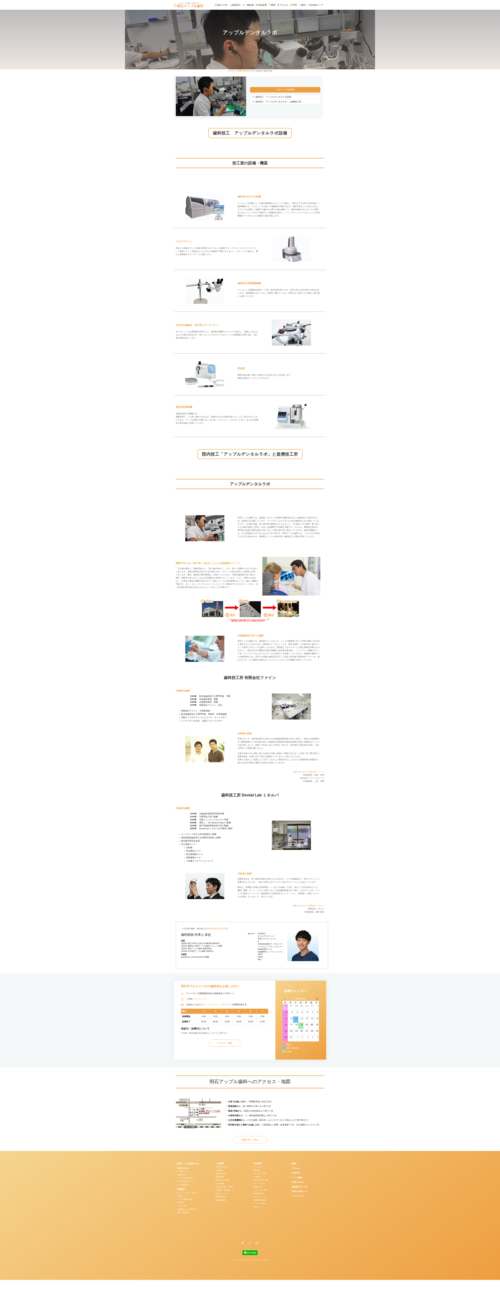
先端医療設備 (243, 71)
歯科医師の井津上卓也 (214, 929)
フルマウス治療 (259, 1203)
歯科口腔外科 (220, 1197)
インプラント (258, 1167)
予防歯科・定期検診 (223, 1190)
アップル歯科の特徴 (185, 1178)
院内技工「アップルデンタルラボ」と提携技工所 (278, 102)
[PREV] (285, 998)
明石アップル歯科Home (188, 1164)
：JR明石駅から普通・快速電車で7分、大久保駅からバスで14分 (273, 1125)
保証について (258, 1207)
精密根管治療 (258, 1193)
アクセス (296, 1168)
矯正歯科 (257, 1170)
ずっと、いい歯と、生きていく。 (189, 1192)
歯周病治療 (220, 1177)
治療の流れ (182, 1175)
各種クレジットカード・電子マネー (215, 1005)
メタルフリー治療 (260, 1190)
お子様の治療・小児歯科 (224, 1187)
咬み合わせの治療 (222, 1180)
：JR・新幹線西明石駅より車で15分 (252, 1116)
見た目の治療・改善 (261, 1180)
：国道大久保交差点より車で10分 (250, 1111)
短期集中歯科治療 (260, 1200)
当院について (182, 1196)
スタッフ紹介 (182, 1206)
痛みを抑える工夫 (222, 1167)
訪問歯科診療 (220, 1200)
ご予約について (183, 1171)
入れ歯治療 (220, 1183)
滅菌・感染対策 (183, 1212)
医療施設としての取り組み (187, 1209)
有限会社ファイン (316, 772)
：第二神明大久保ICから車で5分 (249, 1106)
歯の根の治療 (220, 1173)
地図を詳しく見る (250, 1140)
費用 (294, 1164)
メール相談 (297, 1178)
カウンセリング (259, 1197)
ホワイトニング (259, 1183)
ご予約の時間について (185, 1181)
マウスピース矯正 (260, 1173)
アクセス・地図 (224, 1043)
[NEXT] (316, 998)
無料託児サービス (300, 1187)
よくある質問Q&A (184, 1185)
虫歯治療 (219, 1170)
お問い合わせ (298, 1182)
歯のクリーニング (222, 1193)
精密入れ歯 (258, 1187)
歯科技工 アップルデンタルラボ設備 (273, 97)
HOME (231, 71)
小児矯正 (257, 1177)
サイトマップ (298, 1196)
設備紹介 (181, 1202)
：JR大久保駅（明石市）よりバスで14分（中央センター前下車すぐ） (269, 1120)
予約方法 (296, 1173)
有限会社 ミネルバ (316, 906)
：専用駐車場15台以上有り (250, 1102)
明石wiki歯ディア (300, 1191)
